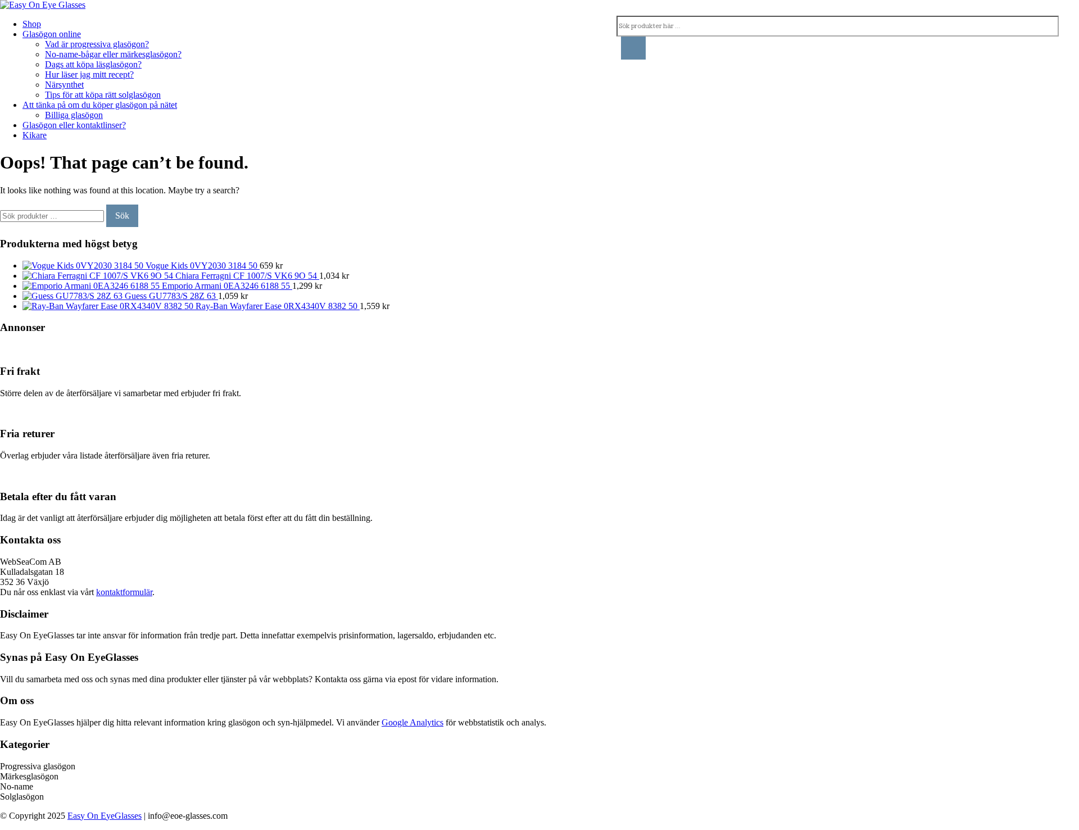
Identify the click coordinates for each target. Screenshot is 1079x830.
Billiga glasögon (74, 115)
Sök (122, 215)
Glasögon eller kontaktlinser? (74, 125)
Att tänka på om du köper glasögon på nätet (99, 105)
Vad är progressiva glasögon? (97, 44)
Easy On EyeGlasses (104, 815)
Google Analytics (412, 722)
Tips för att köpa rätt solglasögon (103, 94)
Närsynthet (64, 84)
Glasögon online (51, 34)
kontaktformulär (124, 592)
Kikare (34, 135)
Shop (31, 24)
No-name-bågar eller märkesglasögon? (113, 54)
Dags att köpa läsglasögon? (93, 64)
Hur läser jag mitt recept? (89, 74)
